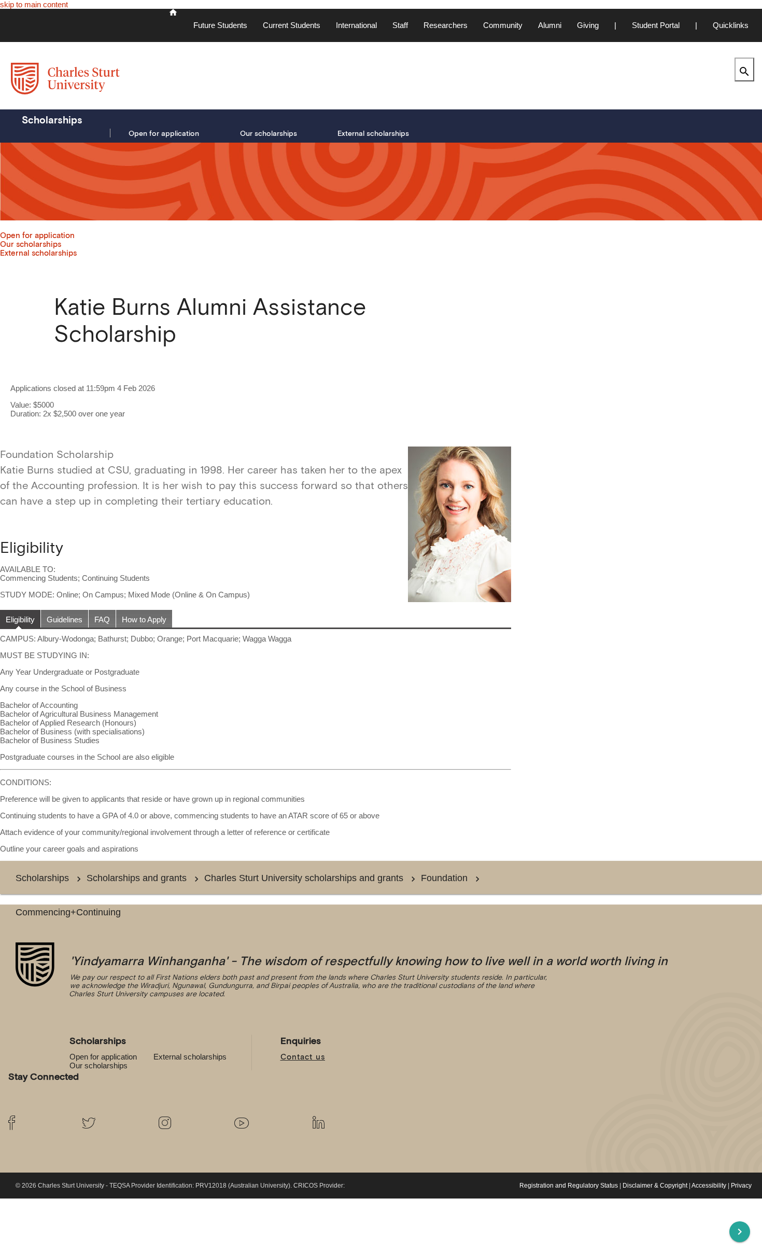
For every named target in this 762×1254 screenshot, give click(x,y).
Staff (400, 25)
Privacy (741, 1185)
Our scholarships (268, 133)
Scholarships (52, 120)
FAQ (102, 619)
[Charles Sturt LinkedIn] (342, 1123)
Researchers (446, 25)
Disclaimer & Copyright (655, 1185)
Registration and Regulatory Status (568, 1185)
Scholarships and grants (137, 878)
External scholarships (373, 133)
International (356, 25)
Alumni (549, 25)
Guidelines (64, 619)
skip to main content (34, 4)
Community (503, 25)
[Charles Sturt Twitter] (112, 1123)
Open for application (164, 133)
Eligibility (20, 619)
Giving (588, 25)
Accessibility (709, 1185)
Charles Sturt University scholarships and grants (303, 878)
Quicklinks (731, 25)
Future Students (220, 25)
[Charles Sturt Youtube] (265, 1123)
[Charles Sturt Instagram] (188, 1123)
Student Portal (656, 25)
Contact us (303, 1056)
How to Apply (144, 619)
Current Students (291, 25)
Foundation (444, 878)
